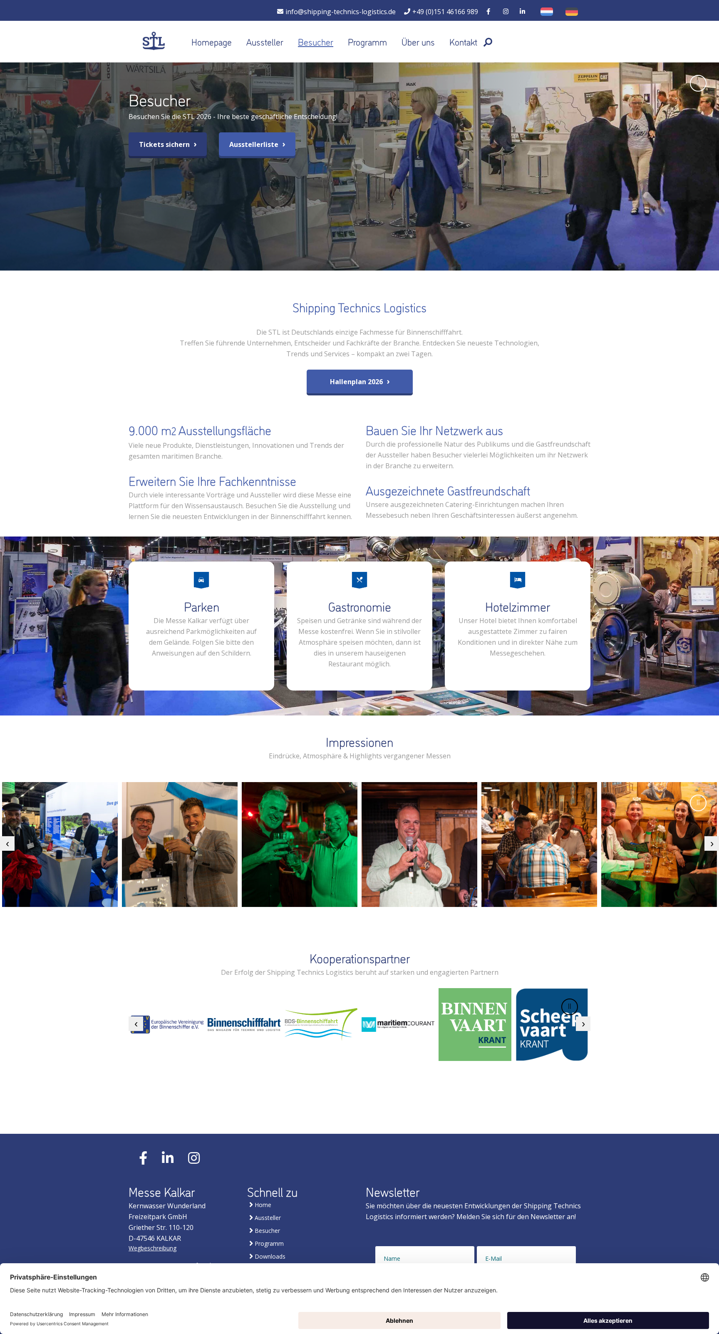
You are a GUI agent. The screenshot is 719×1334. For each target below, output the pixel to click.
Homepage (211, 41)
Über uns (418, 41)
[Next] (711, 843)
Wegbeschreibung (152, 1248)
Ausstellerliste (254, 144)
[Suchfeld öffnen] (487, 41)
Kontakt (463, 41)
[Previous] (7, 843)
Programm (367, 41)
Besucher (315, 41)
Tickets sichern (165, 144)
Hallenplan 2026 (357, 381)
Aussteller (264, 41)
